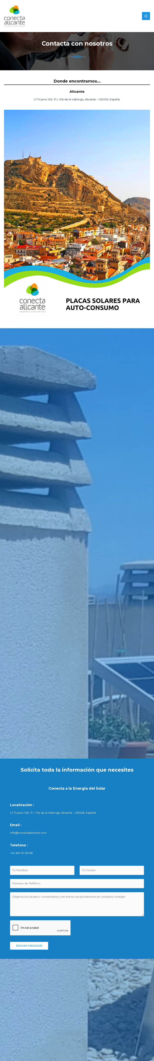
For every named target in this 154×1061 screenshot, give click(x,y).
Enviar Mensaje (29, 945)
